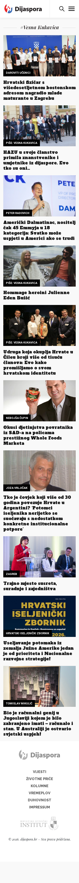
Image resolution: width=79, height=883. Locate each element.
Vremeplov (39, 793)
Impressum (39, 807)
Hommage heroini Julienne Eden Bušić (36, 295)
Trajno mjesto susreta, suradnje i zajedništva (30, 586)
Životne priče (39, 779)
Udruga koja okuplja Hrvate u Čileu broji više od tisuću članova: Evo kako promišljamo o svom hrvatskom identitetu (38, 362)
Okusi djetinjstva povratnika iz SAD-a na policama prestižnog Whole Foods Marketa (38, 435)
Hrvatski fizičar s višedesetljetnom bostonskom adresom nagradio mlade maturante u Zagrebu (39, 90)
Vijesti (39, 772)
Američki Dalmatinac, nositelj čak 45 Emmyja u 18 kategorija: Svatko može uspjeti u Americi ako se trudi (39, 230)
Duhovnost (39, 800)
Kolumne (39, 786)
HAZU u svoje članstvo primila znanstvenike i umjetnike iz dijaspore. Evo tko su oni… (35, 160)
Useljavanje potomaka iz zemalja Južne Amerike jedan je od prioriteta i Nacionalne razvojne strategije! (38, 651)
